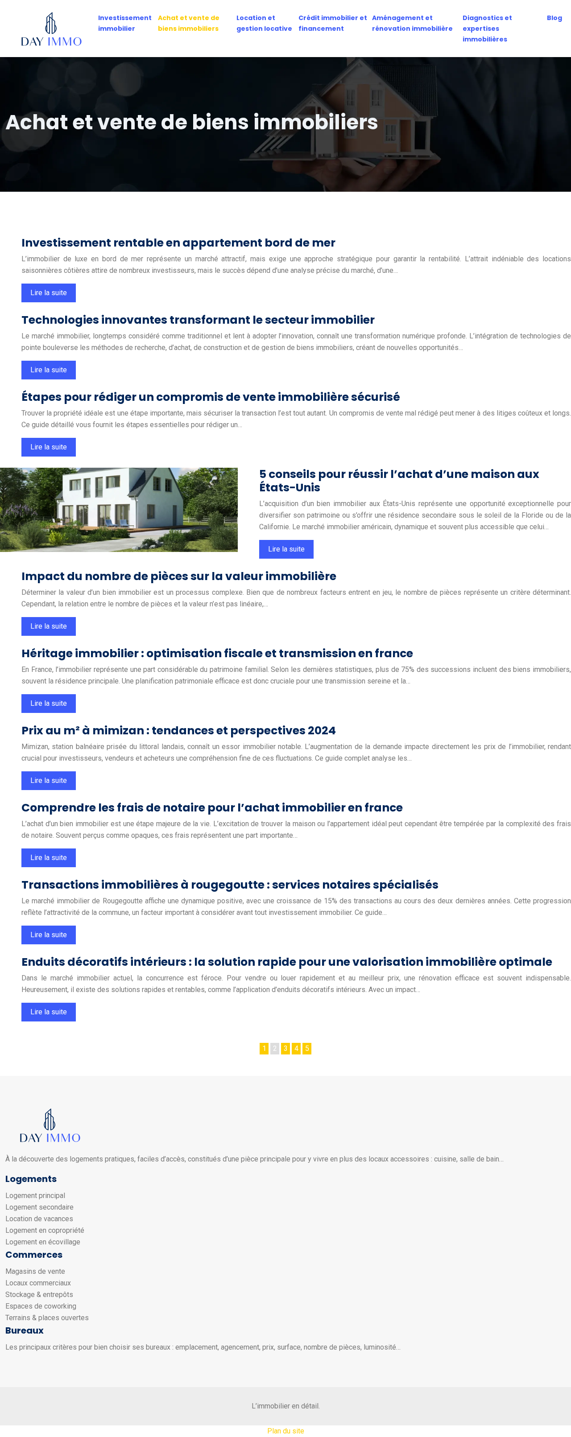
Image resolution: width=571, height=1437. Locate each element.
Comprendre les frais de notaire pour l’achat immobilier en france (212, 807)
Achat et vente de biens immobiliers (188, 23)
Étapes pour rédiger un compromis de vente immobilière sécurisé (210, 397)
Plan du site (285, 1431)
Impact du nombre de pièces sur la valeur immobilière (178, 576)
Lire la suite (48, 292)
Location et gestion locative (264, 23)
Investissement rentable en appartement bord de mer (178, 243)
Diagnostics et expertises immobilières (487, 28)
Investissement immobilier (125, 23)
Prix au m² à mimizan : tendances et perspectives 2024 (178, 730)
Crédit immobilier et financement (332, 23)
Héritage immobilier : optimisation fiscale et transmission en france (217, 653)
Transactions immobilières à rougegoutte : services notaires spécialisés (230, 885)
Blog (554, 17)
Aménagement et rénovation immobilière (412, 23)
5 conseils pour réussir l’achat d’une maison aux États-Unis (399, 480)
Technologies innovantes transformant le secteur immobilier (198, 320)
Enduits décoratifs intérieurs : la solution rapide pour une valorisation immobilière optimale (286, 962)
